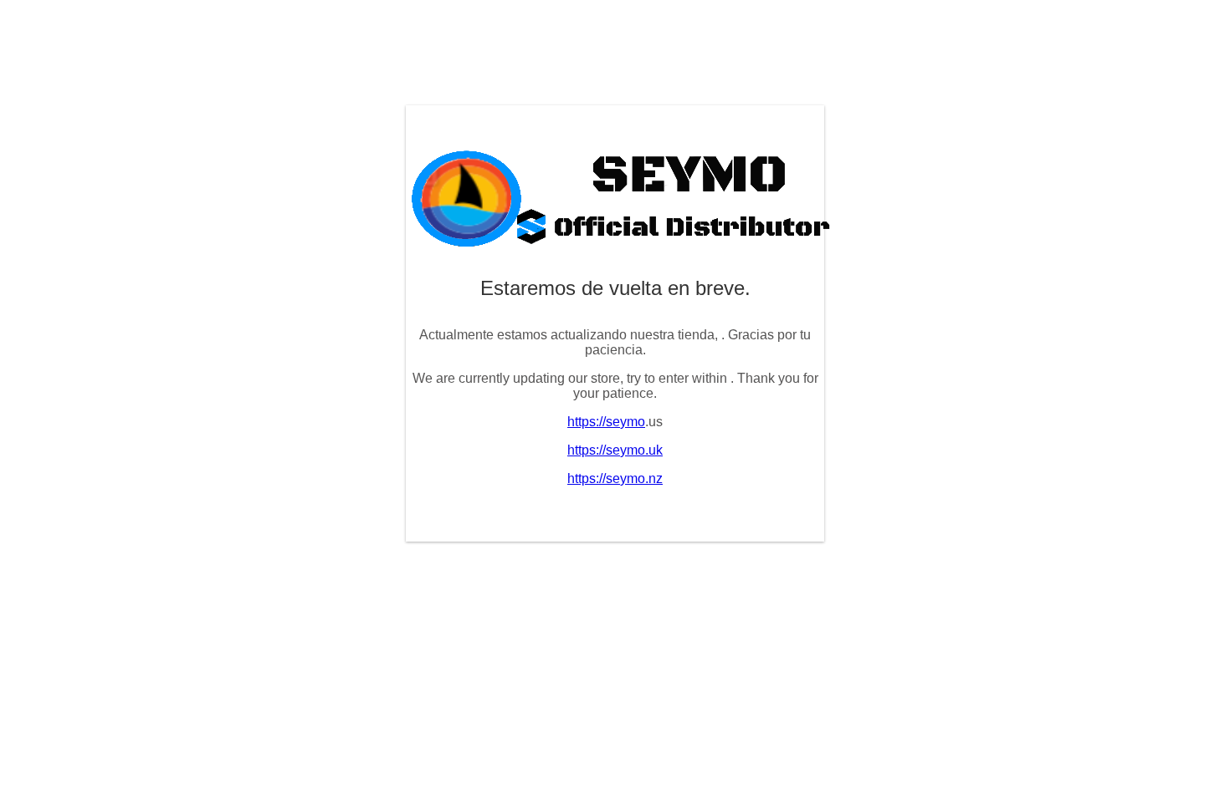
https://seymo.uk (615, 450)
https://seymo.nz (615, 478)
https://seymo (606, 422)
